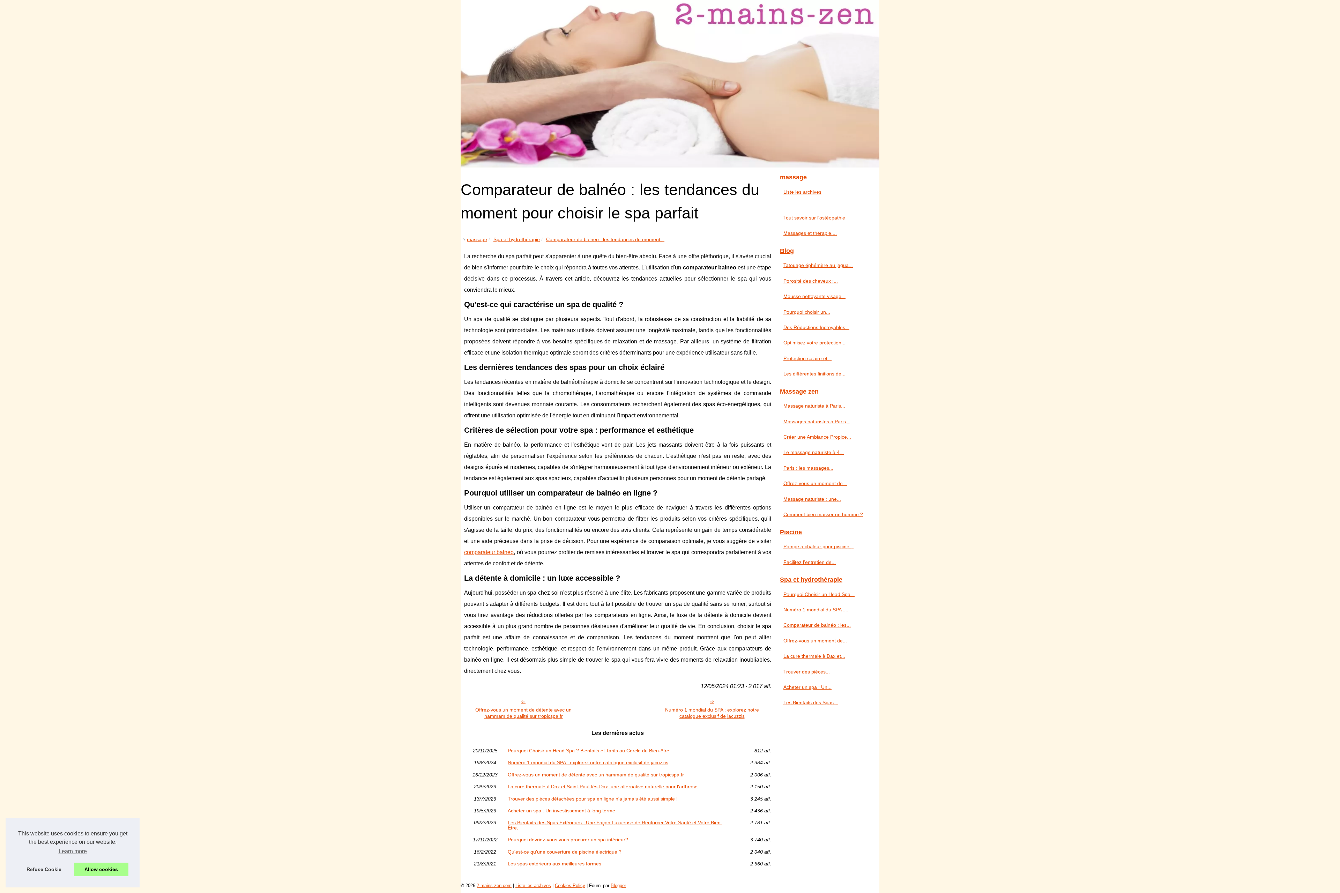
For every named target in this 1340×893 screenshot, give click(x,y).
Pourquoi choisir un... (806, 312)
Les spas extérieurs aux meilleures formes (554, 863)
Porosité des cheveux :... (810, 281)
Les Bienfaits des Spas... (810, 702)
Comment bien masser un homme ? (823, 514)
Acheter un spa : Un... (807, 687)
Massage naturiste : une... (812, 499)
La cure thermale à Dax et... (814, 656)
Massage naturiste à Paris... (814, 406)
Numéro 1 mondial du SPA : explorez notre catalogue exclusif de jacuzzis (712, 713)
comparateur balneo (489, 552)
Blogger (618, 885)
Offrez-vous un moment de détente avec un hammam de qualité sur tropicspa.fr (523, 713)
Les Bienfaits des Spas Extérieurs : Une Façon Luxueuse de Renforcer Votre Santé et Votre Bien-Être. (615, 825)
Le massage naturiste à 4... (813, 452)
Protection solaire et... (807, 358)
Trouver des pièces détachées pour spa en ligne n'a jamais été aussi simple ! (593, 798)
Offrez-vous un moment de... (815, 483)
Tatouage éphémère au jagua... (818, 265)
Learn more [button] (73, 851)
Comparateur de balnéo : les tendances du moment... (605, 239)
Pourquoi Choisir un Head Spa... (819, 594)
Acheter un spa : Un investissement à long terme (561, 810)
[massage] (670, 84)
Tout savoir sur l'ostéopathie (814, 218)
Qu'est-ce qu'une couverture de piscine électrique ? (564, 851)
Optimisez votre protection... (814, 342)
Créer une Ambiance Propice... (817, 437)
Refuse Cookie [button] (44, 869)
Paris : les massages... (808, 468)
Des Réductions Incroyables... (816, 327)
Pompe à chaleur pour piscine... (818, 546)
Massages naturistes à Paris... (816, 421)
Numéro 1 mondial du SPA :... (815, 609)
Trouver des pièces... (806, 672)
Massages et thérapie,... (810, 233)
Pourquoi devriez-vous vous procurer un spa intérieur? (568, 839)
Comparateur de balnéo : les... (817, 625)
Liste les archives (802, 192)
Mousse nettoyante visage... (814, 296)
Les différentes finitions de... (814, 374)
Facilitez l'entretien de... (809, 562)
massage (477, 239)
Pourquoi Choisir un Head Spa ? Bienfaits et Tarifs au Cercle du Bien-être (588, 750)
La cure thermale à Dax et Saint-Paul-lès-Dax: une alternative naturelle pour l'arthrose (603, 786)
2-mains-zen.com (494, 885)
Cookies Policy (570, 885)
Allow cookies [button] (101, 869)
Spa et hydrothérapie (516, 239)
